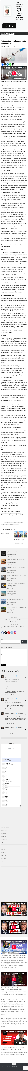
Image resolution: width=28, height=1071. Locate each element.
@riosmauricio (21, 676)
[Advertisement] (14, 884)
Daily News (4, 830)
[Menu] (26, 33)
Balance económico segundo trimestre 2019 (11, 515)
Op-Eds (3, 37)
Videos (4, 865)
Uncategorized (5, 861)
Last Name (4, 659)
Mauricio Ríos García (7, 46)
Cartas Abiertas (5, 827)
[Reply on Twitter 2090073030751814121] (5, 695)
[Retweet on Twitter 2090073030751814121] (8, 695)
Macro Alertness (6, 846)
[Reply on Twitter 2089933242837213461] (5, 723)
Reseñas (4, 858)
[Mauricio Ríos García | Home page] (10, 34)
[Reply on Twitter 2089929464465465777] (5, 733)
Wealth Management (14, 524)
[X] (5, 64)
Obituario (4, 849)
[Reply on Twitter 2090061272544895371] (5, 709)
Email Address (4, 650)
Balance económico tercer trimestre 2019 (11, 513)
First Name (4, 654)
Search (2, 639)
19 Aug (6, 677)
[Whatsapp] (10, 64)
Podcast (4, 855)
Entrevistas (4, 839)
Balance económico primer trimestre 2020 (11, 511)
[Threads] (13, 64)
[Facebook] (2, 64)
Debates (4, 833)
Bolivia (15, 522)
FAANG (2, 524)
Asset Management (9, 522)
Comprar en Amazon (9, 25)
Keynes (7, 524)
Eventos (4, 842)
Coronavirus (20, 522)
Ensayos (4, 836)
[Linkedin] (7, 64)
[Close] (27, 1)
